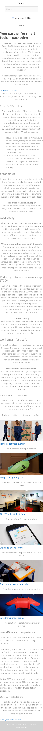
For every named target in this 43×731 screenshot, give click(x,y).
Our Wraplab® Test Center (14, 514)
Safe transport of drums (12, 617)
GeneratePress (21, 727)
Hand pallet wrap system (12, 443)
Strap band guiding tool (12, 477)
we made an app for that (12, 547)
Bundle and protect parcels (14, 584)
